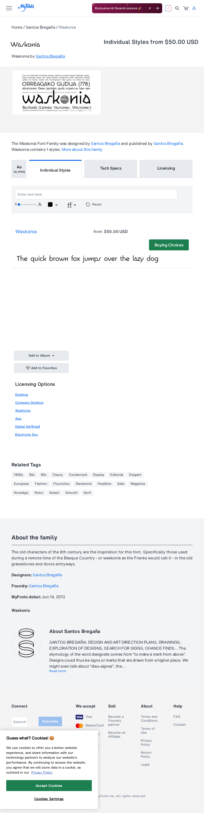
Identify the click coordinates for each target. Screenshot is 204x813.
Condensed (78, 475)
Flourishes (61, 484)
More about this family (82, 149)
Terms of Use (148, 731)
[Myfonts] (26, 10)
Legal (145, 765)
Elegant (135, 475)
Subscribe (50, 721)
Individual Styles (55, 170)
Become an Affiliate (117, 735)
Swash (54, 493)
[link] (186, 8)
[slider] (27, 204)
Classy (57, 475)
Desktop (21, 394)
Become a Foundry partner (116, 721)
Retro (39, 493)
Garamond (84, 484)
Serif (87, 493)
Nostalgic (21, 493)
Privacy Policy (146, 743)
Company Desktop (29, 402)
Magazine (138, 484)
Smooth (71, 493)
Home (16, 27)
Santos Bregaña (40, 27)
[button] (53, 205)
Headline (104, 484)
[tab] (18, 169)
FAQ (176, 717)
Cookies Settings (49, 798)
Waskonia (26, 231)
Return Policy (146, 755)
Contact (179, 725)
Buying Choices (169, 245)
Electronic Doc (26, 434)
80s (44, 475)
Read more (57, 671)
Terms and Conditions (149, 719)
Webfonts (23, 410)
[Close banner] (149, 8)
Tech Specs (111, 168)
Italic (121, 484)
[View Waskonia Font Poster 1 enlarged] (57, 92)
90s (32, 475)
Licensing (166, 168)
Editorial (116, 475)
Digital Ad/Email (27, 426)
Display (98, 475)
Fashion (41, 484)
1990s (18, 475)
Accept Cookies (49, 785)
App (18, 418)
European (21, 484)
